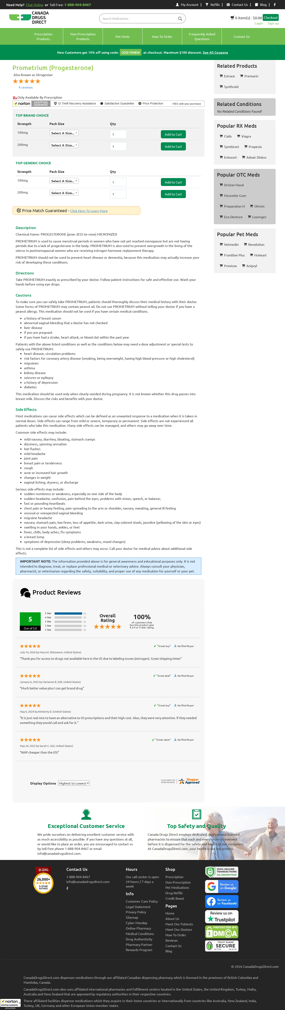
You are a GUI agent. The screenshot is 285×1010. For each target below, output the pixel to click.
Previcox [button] (230, 266)
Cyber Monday (136, 923)
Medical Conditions (140, 933)
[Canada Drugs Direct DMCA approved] (221, 932)
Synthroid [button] (231, 86)
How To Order (175, 935)
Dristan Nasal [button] (234, 185)
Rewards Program (139, 950)
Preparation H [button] (234, 206)
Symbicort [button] (231, 146)
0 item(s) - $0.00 (248, 17)
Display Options (43, 783)
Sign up (273, 23)
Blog (263, 4)
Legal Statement (138, 906)
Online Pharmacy (138, 928)
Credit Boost (174, 898)
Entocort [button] (230, 157)
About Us (172, 918)
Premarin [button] (251, 76)
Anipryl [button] (251, 266)
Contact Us (240, 4)
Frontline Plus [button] (234, 255)
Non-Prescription (178, 882)
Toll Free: (70, 4)
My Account (189, 4)
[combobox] (64, 133)
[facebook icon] (275, 4)
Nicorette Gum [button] (235, 195)
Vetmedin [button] (231, 244)
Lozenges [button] (259, 217)
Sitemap (132, 917)
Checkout (271, 17)
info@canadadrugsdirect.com (88, 881)
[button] (10, 1004)
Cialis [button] (228, 136)
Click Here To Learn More (89, 211)
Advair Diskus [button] (256, 157)
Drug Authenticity (139, 939)
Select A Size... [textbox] (62, 133)
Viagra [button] (246, 136)
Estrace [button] (229, 76)
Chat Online (34, 5)
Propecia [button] (255, 146)
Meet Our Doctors (178, 929)
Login (259, 23)
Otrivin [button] (259, 206)
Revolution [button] (256, 244)
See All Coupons (215, 52)
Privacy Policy (136, 912)
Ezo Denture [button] (233, 217)
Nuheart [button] (260, 255)
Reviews (171, 940)
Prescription (174, 877)
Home (169, 913)
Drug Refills (174, 893)
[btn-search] (180, 19)
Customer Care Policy (142, 901)
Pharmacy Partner (139, 944)
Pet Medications (177, 887)
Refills (215, 4)
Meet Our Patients (179, 924)
